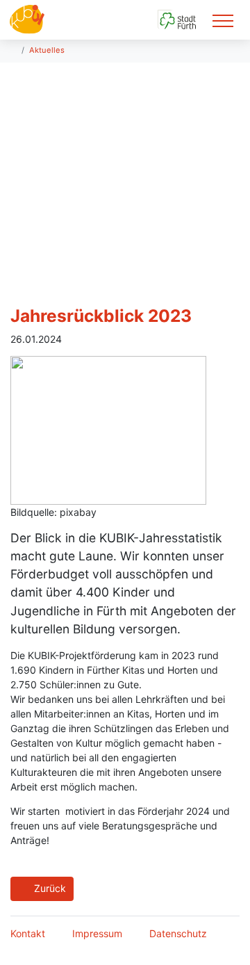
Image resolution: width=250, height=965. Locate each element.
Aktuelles (47, 50)
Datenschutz (178, 933)
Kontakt (27, 933)
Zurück (48, 888)
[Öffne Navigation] (223, 20)
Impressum (97, 933)
